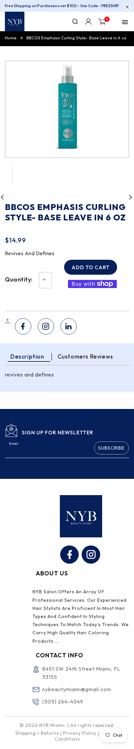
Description (27, 356)
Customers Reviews (85, 356)
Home (11, 37)
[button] (8, 321)
